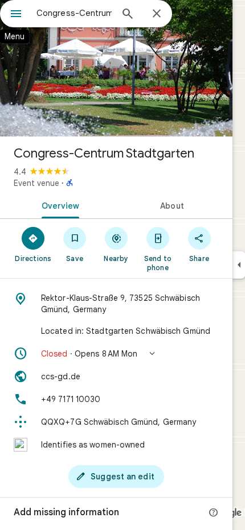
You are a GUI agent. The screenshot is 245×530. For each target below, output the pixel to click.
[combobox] (74, 13)
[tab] (58, 204)
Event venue (36, 183)
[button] (116, 353)
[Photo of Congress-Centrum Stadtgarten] (116, 68)
